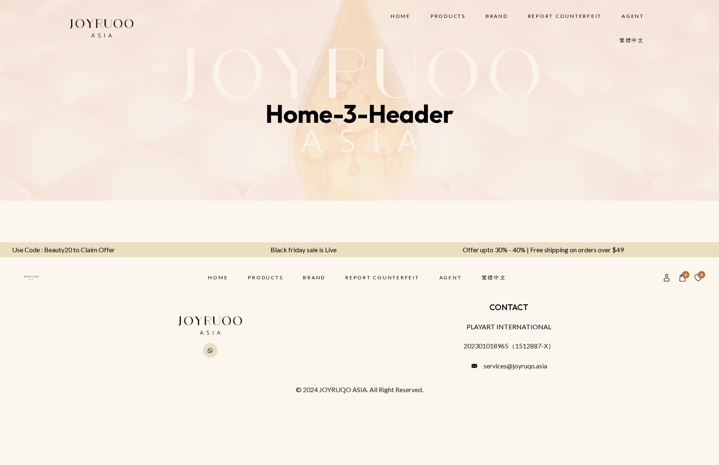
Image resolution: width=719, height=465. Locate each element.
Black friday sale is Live (319, 250)
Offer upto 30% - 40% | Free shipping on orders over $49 (559, 250)
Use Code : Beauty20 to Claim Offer (79, 250)
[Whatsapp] (210, 350)
